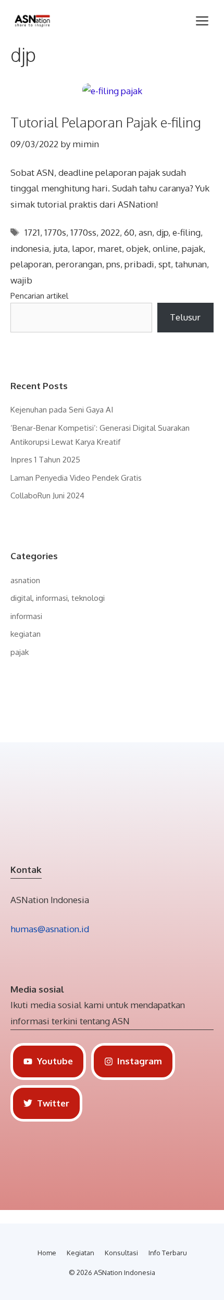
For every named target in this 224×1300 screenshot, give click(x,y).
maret (109, 248)
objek (137, 248)
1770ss (83, 232)
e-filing (186, 232)
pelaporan (31, 264)
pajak (192, 248)
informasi (26, 616)
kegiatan (25, 634)
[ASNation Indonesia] (32, 20)
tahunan (191, 264)
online (165, 248)
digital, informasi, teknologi (57, 598)
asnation (25, 580)
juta (60, 248)
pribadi (139, 264)
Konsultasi (121, 1252)
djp (162, 232)
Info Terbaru (167, 1252)
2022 (110, 232)
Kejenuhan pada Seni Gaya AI (61, 410)
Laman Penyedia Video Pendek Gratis (76, 478)
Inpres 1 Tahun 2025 (45, 460)
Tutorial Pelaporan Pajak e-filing (105, 122)
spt (164, 264)
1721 (32, 232)
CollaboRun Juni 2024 (47, 495)
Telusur (185, 317)
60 (129, 232)
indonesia (29, 248)
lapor (82, 248)
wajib (21, 280)
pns (113, 264)
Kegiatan (80, 1252)
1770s (55, 232)
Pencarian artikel (39, 296)
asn (145, 232)
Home (47, 1252)
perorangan (79, 264)
